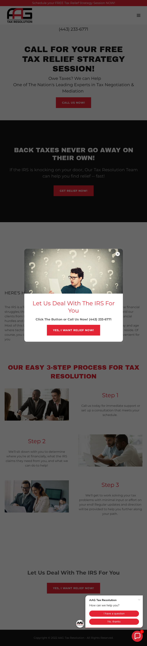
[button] (137, 636)
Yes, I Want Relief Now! (73, 330)
